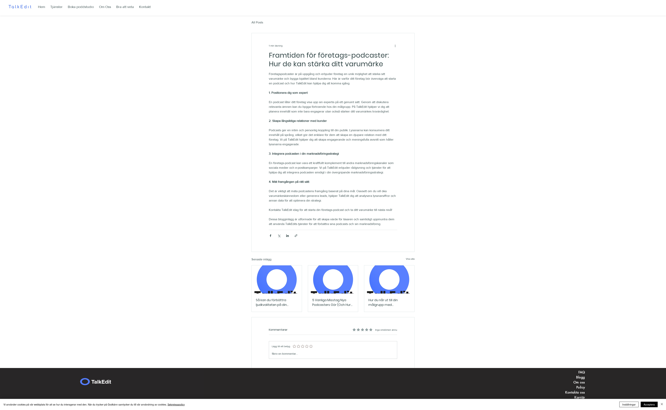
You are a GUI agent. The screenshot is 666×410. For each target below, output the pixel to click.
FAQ (581, 372)
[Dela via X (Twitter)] (279, 235)
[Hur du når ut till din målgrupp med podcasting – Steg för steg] (389, 279)
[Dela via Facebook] (270, 235)
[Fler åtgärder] (395, 46)
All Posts (257, 22)
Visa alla (410, 258)
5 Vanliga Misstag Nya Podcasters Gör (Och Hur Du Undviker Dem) (331, 302)
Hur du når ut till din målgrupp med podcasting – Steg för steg (389, 302)
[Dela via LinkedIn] (287, 235)
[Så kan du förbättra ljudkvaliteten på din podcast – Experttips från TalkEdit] (277, 279)
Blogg (580, 377)
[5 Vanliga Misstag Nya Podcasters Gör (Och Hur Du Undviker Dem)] (333, 279)
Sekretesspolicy (176, 404)
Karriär (579, 397)
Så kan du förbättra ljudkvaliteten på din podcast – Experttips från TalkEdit (275, 302)
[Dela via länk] (296, 235)
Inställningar (629, 404)
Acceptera (649, 404)
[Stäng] (662, 404)
